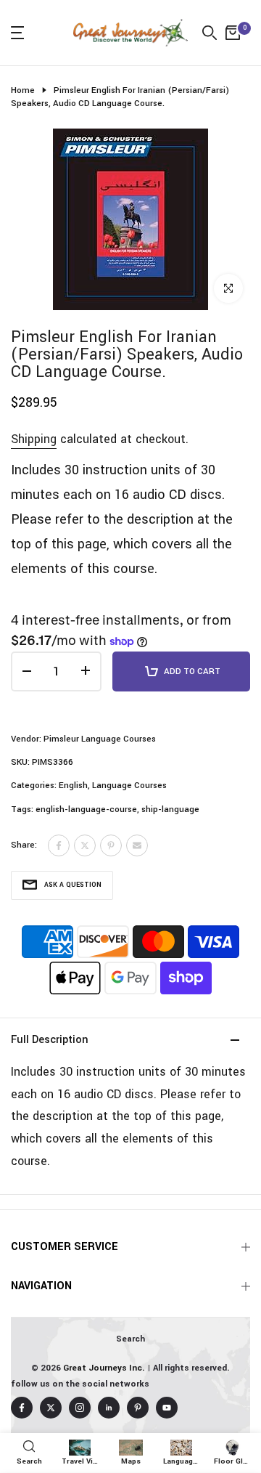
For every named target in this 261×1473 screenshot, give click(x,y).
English (73, 785)
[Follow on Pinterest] (138, 1408)
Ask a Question (73, 885)
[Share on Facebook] (59, 845)
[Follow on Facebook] (22, 1408)
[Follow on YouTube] (167, 1408)
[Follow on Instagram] (80, 1408)
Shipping (34, 439)
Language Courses (129, 785)
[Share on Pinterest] (111, 845)
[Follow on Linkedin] (109, 1408)
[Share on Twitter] (85, 845)
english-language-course (86, 809)
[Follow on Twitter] (51, 1408)
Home (23, 90)
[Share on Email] (137, 845)
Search (130, 1339)
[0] (232, 32)
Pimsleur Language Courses (100, 739)
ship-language (170, 809)
